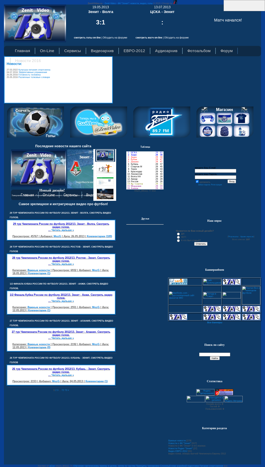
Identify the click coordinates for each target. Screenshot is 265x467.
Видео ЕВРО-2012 (177, 451)
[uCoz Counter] (196, 401)
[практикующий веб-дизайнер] (175, 3)
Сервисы (72, 51)
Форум (226, 51)
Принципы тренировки (147, 466)
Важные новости (39, 270)
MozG (57, 236)
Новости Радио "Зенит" (180, 448)
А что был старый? (191, 240)
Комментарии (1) (39, 273)
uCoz (52, 466)
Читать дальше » (63, 230)
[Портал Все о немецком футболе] (251, 303)
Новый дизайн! (52, 190)
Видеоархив (102, 51)
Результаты (233, 237)
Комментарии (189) (99, 236)
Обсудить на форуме (115, 37)
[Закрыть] (222, 10)
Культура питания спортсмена (34, 69)
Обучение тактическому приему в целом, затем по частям (104, 466)
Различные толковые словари (34, 77)
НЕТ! (183, 237)
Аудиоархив (166, 51)
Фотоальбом (199, 51)
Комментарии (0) (39, 347)
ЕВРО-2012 (134, 51)
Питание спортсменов (211, 466)
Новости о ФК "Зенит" (179, 443)
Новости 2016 (28, 61)
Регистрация (216, 185)
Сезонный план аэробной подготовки (179, 466)
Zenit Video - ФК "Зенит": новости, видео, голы (129, 3)
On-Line (47, 51)
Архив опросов (247, 237)
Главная (22, 51)
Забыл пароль (204, 185)
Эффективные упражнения (32, 72)
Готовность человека (29, 74)
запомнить (204, 182)
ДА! (182, 233)
